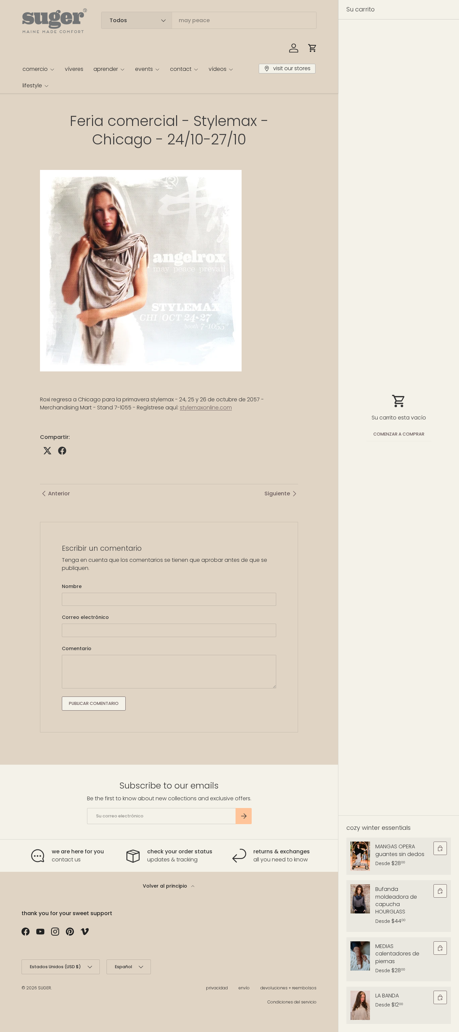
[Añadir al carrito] (440, 848)
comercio (35, 69)
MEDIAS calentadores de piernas (397, 953)
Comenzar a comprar (398, 434)
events (144, 69)
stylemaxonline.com (206, 407)
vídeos (217, 69)
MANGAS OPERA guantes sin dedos (399, 850)
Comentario (76, 648)
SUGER (44, 988)
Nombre (72, 586)
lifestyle (32, 85)
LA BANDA (387, 995)
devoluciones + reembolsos (288, 988)
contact (181, 69)
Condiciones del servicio (292, 1002)
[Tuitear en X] (47, 450)
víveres (74, 69)
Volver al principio (166, 886)
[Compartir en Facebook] (62, 450)
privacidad (217, 988)
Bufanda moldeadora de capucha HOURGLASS (396, 900)
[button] (312, 48)
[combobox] (208, 20)
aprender (105, 69)
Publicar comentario (94, 703)
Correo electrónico (85, 617)
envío (244, 988)
